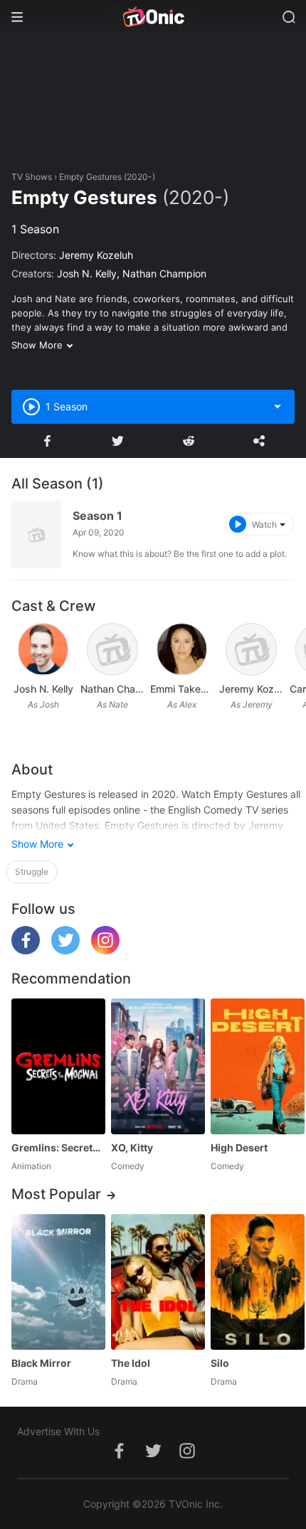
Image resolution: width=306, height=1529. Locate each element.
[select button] (277, 407)
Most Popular (56, 1194)
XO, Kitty (132, 1147)
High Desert (239, 1147)
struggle (31, 871)
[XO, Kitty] (158, 1066)
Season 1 (97, 515)
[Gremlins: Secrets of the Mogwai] (58, 1066)
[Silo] (258, 1282)
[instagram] (105, 950)
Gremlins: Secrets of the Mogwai (58, 1147)
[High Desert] (258, 1066)
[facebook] (25, 950)
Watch (264, 524)
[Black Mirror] (58, 1282)
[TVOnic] (153, 17)
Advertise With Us (58, 1431)
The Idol (130, 1363)
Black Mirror (41, 1363)
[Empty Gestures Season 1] (36, 534)
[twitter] (65, 950)
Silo (220, 1363)
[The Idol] (158, 1282)
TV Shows (31, 176)
